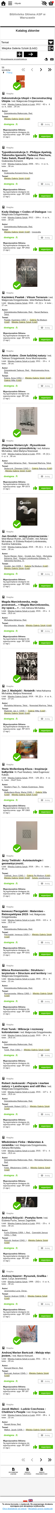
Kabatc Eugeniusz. (33, 787)
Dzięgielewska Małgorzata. (18, 113)
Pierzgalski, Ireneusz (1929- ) (17, 934)
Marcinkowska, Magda (14, 625)
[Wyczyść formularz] (46, 59)
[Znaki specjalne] (52, 59)
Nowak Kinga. (12, 1424)
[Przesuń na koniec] (49, 70)
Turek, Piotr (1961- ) (13, 1050)
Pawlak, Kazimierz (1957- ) (16, 320)
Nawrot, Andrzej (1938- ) (15, 1296)
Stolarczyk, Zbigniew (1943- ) (17, 468)
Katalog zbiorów (27, 30)
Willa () (13, 380)
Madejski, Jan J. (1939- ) (15, 711)
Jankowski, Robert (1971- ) (16, 1106)
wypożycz (46, 136)
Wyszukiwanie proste (10, 59)
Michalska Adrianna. (15, 463)
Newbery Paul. (12, 787)
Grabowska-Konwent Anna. (18, 173)
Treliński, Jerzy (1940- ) (14, 875)
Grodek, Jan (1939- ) (13, 566)
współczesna (41, 878)
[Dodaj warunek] (19, 54)
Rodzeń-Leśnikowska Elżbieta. (34, 558)
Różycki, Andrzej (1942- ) (15, 1240)
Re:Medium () (36, 566)
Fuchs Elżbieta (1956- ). (17, 1232)
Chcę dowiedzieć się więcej (15, 1509)
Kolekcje (23, 59)
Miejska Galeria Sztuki (18, 164)
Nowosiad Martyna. (39, 463)
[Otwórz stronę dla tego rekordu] (27, 83)
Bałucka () (42, 468)
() (17, 119)
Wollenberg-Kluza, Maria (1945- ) (19, 792)
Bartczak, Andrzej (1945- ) (15, 1373)
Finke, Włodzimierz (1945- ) (16, 1168)
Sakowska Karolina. (14, 560)
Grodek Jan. (33, 556)
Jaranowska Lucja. (15, 1291)
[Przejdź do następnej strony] (41, 70)
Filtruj (9, 72)
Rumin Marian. (13, 556)
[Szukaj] (30, 54)
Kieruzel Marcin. (13, 1368)
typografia (36, 232)
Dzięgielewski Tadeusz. (16, 370)
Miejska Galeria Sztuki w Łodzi (21, 104)
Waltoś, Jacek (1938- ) (14, 1430)
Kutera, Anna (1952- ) (13, 378)
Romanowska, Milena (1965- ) (17, 993)
